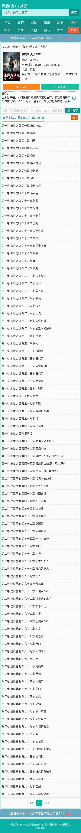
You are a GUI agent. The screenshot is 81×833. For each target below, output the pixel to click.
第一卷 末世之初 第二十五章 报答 (21, 306)
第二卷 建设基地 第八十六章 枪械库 (23, 779)
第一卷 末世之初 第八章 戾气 (19, 178)
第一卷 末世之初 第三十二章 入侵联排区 (25, 366)
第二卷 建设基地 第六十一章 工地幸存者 (25, 591)
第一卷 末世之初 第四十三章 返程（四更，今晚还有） (33, 456)
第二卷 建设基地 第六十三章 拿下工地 (24, 606)
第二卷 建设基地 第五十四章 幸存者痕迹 (25, 538)
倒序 (74, 117)
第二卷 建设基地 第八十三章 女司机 (23, 756)
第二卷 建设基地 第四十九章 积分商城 (24, 501)
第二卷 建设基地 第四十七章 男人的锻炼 (25, 486)
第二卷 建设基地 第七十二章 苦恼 (21, 673)
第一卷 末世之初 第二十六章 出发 (21, 313)
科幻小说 (26, 46)
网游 (74, 22)
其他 (34, 30)
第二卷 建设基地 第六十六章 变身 (21, 628)
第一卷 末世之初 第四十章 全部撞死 (23, 426)
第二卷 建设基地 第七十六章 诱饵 (21, 704)
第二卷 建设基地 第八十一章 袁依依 (23, 741)
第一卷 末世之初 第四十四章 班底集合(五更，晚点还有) (34, 463)
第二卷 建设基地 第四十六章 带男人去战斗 (26, 478)
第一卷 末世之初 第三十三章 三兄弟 (23, 358)
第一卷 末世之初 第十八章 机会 (20, 253)
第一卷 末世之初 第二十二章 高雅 (21, 283)
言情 (21, 30)
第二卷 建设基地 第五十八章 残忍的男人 (25, 568)
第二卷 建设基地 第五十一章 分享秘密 (24, 516)
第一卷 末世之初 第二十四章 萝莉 (21, 298)
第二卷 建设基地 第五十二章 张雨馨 (23, 523)
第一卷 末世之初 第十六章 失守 (20, 238)
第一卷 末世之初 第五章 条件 (19, 155)
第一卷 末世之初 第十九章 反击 (20, 260)
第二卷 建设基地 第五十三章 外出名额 (24, 531)
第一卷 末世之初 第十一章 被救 (20, 200)
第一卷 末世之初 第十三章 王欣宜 (21, 215)
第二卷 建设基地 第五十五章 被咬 (21, 546)
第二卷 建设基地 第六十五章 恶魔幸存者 (25, 621)
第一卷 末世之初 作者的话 (17, 433)
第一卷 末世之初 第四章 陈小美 (20, 148)
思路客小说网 (15, 6)
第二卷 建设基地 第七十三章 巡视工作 (24, 681)
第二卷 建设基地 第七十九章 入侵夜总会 (25, 726)
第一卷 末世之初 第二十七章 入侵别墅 (24, 321)
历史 (60, 22)
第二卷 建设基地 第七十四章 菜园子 (23, 689)
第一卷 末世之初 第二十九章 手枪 (21, 336)
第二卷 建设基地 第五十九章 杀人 (21, 576)
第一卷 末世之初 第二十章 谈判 (20, 268)
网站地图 (40, 827)
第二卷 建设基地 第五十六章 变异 (21, 553)
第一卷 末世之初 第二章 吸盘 (19, 133)
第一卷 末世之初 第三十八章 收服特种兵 (25, 411)
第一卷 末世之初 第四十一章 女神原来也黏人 (28, 441)
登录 (74, 30)
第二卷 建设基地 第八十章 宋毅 (20, 734)
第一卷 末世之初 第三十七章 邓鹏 (21, 403)
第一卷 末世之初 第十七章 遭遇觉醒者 (24, 245)
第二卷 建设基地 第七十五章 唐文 (21, 696)
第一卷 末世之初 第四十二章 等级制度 (24, 448)
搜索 (74, 12)
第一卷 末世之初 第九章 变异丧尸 (21, 185)
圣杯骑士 (35, 60)
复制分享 (72, 110)
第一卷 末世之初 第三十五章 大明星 (23, 388)
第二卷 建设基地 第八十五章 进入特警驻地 (26, 771)
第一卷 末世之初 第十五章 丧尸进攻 (23, 230)
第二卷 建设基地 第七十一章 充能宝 (23, 666)
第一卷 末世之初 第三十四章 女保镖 (23, 381)
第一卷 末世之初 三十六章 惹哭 (20, 396)
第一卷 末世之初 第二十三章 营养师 (23, 290)
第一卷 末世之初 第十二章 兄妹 (20, 208)
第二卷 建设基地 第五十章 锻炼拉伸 (23, 508)
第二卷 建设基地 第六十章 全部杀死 (23, 583)
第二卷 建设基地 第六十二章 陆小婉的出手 (26, 598)
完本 (60, 30)
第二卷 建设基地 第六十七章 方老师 (23, 636)
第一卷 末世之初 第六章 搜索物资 (21, 163)
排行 (47, 30)
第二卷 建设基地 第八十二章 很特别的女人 (26, 749)
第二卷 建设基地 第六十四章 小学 (21, 613)
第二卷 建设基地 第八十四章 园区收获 (24, 764)
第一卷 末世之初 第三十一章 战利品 (23, 351)
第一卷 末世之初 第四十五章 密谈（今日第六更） (30, 471)
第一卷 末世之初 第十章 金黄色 (20, 193)
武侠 (34, 22)
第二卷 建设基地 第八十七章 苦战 (21, 786)
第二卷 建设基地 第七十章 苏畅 (20, 658)
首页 (7, 22)
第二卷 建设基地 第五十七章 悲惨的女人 (25, 561)
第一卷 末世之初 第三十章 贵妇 (20, 343)
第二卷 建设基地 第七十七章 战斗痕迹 (24, 711)
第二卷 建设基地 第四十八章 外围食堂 (24, 493)
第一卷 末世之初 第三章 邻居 (19, 140)
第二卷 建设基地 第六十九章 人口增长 (24, 651)
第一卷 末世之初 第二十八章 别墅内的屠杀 (26, 328)
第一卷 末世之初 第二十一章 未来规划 (24, 275)
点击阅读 (60, 87)
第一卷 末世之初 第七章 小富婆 (20, 170)
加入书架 (21, 87)
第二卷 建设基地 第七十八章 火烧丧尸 (24, 719)
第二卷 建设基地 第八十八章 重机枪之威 (25, 794)
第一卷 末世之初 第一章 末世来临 (21, 125)
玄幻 (21, 22)
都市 (47, 22)
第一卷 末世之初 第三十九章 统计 (21, 418)
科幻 (7, 30)
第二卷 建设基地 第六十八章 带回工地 (24, 643)
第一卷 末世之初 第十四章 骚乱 (20, 223)
